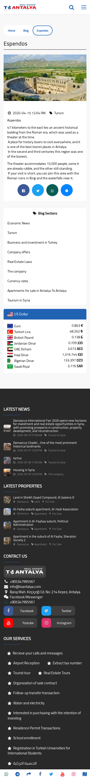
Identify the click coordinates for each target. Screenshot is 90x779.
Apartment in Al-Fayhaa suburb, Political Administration (40, 522)
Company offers (18, 252)
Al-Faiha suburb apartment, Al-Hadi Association (45, 509)
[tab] (45, 213)
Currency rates (17, 281)
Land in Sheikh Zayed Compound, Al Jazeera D (43, 497)
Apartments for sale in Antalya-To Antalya (36, 290)
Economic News (18, 223)
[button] (7, 77)
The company (16, 271)
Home (11, 30)
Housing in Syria (24, 470)
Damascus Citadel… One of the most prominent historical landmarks (45, 444)
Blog (26, 30)
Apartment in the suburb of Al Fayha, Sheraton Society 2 (44, 538)
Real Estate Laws (19, 262)
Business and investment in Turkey (32, 242)
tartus (17, 458)
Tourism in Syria (18, 300)
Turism (12, 233)
